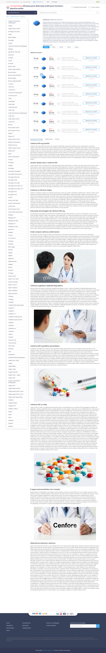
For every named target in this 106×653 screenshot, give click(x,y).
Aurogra (10, 58)
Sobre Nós (25, 625)
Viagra (10, 26)
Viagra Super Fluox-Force (15, 394)
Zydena (10, 426)
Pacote (57, 139)
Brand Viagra (12, 37)
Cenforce (11, 87)
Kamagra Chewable (14, 171)
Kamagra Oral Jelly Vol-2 (15, 189)
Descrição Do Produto (36, 139)
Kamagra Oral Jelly (14, 31)
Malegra (10, 215)
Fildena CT (11, 136)
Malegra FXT (12, 223)
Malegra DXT (12, 218)
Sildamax (11, 258)
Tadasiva (11, 331)
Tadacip (10, 296)
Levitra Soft (11, 206)
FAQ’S (8, 630)
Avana (10, 60)
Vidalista (11, 400)
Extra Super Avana (13, 127)
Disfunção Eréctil (14, 16)
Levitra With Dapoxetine (15, 212)
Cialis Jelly (11, 110)
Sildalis (10, 255)
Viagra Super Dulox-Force (16, 391)
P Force (10, 235)
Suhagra (10, 273)
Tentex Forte (12, 340)
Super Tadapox (12, 287)
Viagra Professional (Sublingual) (14, 22)
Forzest (10, 159)
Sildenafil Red (12, 261)
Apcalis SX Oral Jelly (14, 52)
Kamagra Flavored (13, 177)
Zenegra (10, 420)
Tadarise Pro (12, 328)
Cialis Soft (11, 116)
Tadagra (11, 299)
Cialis (9, 34)
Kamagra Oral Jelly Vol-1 (15, 186)
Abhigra (10, 49)
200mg (76, 47)
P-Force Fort (12, 238)
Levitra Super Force (14, 209)
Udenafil (10, 349)
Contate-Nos (26, 623)
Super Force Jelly (13, 279)
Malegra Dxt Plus (13, 220)
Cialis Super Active (13, 119)
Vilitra (10, 414)
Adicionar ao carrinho (91, 58)
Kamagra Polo (12, 191)
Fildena (10, 133)
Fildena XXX (11, 151)
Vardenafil (11, 354)
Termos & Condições (52, 623)
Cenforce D (11, 90)
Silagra (10, 253)
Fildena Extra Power (14, 139)
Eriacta (10, 124)
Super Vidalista (12, 290)
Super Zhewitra (12, 293)
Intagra (10, 165)
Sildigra (10, 264)
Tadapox (11, 322)
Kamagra (11, 40)
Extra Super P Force (14, 130)
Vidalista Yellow (13, 409)
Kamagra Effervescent (15, 174)
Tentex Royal (12, 343)
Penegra (10, 241)
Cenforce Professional (15, 92)
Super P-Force (12, 285)
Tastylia (10, 337)
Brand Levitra (12, 72)
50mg (53, 47)
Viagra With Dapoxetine (15, 397)
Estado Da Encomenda (80, 7)
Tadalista (11, 311)
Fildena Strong (12, 145)
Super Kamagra (13, 282)
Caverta (10, 84)
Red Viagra (11, 247)
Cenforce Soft (12, 95)
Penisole (10, 244)
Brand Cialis (11, 66)
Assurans (11, 55)
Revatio (10, 250)
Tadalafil (11, 302)
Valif (9, 351)
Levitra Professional (14, 203)
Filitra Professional (13, 156)
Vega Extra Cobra (13, 360)
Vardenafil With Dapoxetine (16, 357)
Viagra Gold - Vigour (14, 375)
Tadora (10, 334)
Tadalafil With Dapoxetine (16, 305)
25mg (46, 47)
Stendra (10, 270)
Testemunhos (49, 139)
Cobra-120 (11, 122)
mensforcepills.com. (48, 650)
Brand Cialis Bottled (14, 69)
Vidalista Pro (12, 406)
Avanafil (10, 63)
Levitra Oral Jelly (13, 200)
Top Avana (11, 346)
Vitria (9, 417)
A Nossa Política (51, 625)
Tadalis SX (11, 308)
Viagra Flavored (13, 372)
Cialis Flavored (12, 107)
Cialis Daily (11, 104)
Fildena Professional (14, 142)
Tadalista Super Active (15, 319)
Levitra (10, 43)
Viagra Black (12, 366)
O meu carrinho (95, 7)
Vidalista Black (12, 403)
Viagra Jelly (11, 378)
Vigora (10, 411)
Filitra (9, 154)
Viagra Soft (11, 385)
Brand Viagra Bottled (14, 81)
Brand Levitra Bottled (14, 75)
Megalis (10, 232)
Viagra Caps (12, 369)
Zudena (10, 423)
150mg (69, 47)
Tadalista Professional (15, 317)
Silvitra (10, 267)
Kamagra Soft (12, 194)
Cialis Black (11, 101)
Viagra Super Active (14, 28)
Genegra (11, 162)
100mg (61, 47)
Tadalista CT (12, 314)
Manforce (11, 229)
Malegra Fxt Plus (13, 226)
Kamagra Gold (12, 180)
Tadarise (11, 325)
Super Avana (12, 276)
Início (7, 16)
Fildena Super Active (14, 148)
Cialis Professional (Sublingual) (17, 46)
